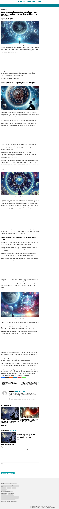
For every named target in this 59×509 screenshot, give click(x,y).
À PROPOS (44, 507)
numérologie (4, 493)
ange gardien (13, 483)
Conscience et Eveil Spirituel (29, 1)
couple (14, 488)
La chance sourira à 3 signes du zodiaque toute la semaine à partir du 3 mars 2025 (29, 420)
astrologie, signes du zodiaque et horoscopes (8, 486)
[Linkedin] (15, 377)
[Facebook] (3, 377)
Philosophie (4, 495)
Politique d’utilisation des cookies (36, 506)
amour (8, 483)
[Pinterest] (19, 377)
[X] (7, 377)
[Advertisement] (20, 63)
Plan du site (53, 507)
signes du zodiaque (11, 499)
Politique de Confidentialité (35, 507)
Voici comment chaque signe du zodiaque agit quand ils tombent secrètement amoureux (10, 423)
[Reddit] (11, 377)
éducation (14, 501)
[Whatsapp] (24, 377)
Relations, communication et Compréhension (7, 497)
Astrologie (3, 419)
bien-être (4, 488)
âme (9, 501)
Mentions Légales (47, 506)
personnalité (11, 493)
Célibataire (4, 489)
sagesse (3, 499)
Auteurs (48, 507)
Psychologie (11, 495)
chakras (9, 488)
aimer (3, 483)
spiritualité (4, 501)
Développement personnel (7, 491)
